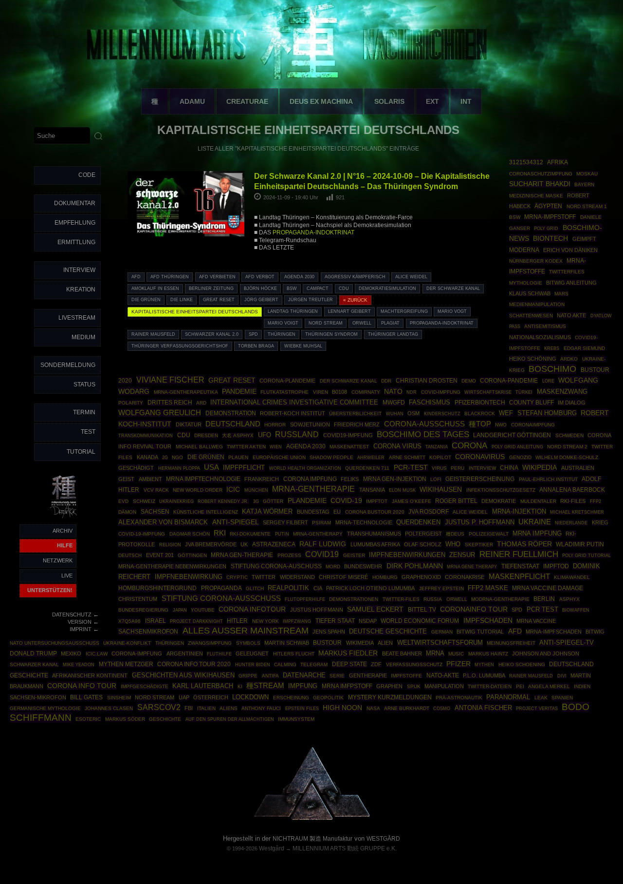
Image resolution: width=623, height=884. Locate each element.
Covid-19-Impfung (141, 534)
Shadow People (331, 457)
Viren (320, 392)
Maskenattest (349, 446)
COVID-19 (346, 500)
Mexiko (71, 653)
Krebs (551, 348)
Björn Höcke (260, 288)
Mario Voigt (283, 323)
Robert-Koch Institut (292, 413)
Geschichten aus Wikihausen (183, 675)
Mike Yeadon (78, 664)
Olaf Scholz (422, 544)
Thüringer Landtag (393, 334)
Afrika (557, 162)
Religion (170, 544)
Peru (457, 468)
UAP (184, 697)
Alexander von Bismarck (163, 522)
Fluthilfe (219, 654)
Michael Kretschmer (577, 512)
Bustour (327, 642)
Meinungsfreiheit (511, 643)
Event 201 (160, 555)
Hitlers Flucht (293, 653)
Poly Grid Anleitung (517, 446)
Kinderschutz (442, 413)
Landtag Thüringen (293, 311)
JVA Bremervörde (211, 544)
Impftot (376, 501)
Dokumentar (74, 203)
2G (165, 457)
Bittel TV (422, 609)
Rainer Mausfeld (153, 334)
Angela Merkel (549, 686)
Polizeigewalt (489, 534)
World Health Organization (305, 468)
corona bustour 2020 (374, 512)
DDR (386, 381)
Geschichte (165, 719)
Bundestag (313, 512)
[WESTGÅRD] (312, 818)
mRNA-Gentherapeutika (186, 392)
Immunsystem (296, 719)
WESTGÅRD (383, 838)
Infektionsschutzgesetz (500, 490)
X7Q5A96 (129, 621)
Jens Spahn (328, 631)
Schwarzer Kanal (34, 664)
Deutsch (130, 555)
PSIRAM (321, 522)
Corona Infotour (252, 609)
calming (285, 664)
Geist (126, 479)
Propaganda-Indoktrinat (442, 323)
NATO (393, 391)
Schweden (569, 435)
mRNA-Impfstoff (550, 217)
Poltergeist (423, 534)
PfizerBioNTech (480, 402)
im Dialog (572, 402)
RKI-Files (573, 501)
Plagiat (390, 323)
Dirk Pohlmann (414, 566)
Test (88, 431)
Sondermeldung (67, 365)
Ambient (150, 479)
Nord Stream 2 (567, 446)
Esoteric (88, 719)
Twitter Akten (246, 446)
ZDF (376, 664)
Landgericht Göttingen (512, 435)
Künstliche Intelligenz (205, 512)
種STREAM (265, 686)
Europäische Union (279, 457)
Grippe (247, 675)
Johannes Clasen (109, 708)
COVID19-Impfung (348, 435)
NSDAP (368, 621)
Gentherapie (368, 675)
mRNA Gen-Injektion (394, 479)
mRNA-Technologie (363, 522)
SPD (253, 334)
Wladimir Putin (580, 544)
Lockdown (250, 697)
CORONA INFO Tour (81, 686)
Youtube (203, 610)
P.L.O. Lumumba (484, 675)
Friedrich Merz (357, 424)
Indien (582, 686)
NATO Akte (571, 315)
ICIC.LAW (97, 653)
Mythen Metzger (126, 664)
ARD (201, 402)
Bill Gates (86, 697)
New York (265, 621)
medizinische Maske (536, 195)
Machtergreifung (404, 311)
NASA (373, 708)
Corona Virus (397, 446)
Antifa (270, 675)
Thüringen (281, 334)
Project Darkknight (196, 621)
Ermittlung (76, 242)
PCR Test (542, 609)
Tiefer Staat (335, 620)
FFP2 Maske (488, 588)
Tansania (372, 490)
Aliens (229, 708)
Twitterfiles (567, 271)
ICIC (233, 489)
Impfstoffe (406, 675)
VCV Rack (156, 490)
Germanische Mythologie (45, 708)
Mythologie (525, 283)
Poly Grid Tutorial (586, 555)
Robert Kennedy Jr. (223, 501)
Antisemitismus (545, 326)
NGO (177, 457)
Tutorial (81, 451)
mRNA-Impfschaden (554, 631)
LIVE (67, 575)
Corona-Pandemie (509, 380)
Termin (84, 412)
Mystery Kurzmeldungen (390, 697)
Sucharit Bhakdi (539, 184)
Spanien (562, 697)
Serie (337, 675)
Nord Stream (326, 323)
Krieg (600, 522)
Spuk (414, 686)
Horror (275, 424)
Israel (155, 620)
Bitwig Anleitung (571, 283)
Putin (282, 534)
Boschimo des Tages (423, 434)
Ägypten (548, 206)
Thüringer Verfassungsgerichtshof (179, 346)
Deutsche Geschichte (388, 631)
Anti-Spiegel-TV (566, 642)
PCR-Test (411, 467)
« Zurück (355, 300)
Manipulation (444, 686)
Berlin (544, 599)
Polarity (130, 402)
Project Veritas (537, 708)
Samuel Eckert (375, 609)
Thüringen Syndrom (331, 334)
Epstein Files (302, 708)
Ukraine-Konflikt (127, 643)
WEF (506, 413)
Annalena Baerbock (572, 489)
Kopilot (440, 457)
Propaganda (221, 588)
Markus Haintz (488, 653)
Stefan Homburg (547, 413)
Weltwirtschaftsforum (440, 642)
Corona (469, 445)
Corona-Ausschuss (424, 424)
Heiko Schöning (532, 359)
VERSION (80, 622)
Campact (318, 288)
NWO (501, 424)
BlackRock (479, 413)
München (256, 490)
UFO (264, 435)
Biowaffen (575, 610)
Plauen (238, 457)
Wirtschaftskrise (488, 392)
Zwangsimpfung (210, 643)
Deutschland (232, 424)
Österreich (210, 697)
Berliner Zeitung (211, 288)
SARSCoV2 (159, 707)
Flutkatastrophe (284, 392)
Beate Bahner (402, 653)
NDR (411, 392)
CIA (317, 588)
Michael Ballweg (199, 446)
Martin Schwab (286, 643)
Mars (561, 293)
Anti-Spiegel (235, 522)
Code (86, 175)
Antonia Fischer (483, 707)
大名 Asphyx (238, 435)
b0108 (339, 392)
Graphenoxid (421, 577)
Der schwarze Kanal (453, 288)
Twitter (263, 577)
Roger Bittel (456, 501)
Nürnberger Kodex (536, 261)
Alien (385, 643)
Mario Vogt (452, 311)
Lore (548, 381)
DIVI (562, 675)
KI (240, 686)
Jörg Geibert (261, 299)
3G (256, 501)
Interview (79, 270)
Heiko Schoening (521, 664)
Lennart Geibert (349, 311)
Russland (297, 434)
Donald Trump (33, 653)
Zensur (462, 554)
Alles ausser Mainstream (246, 630)
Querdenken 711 (367, 468)
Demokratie (498, 501)
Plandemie (307, 500)
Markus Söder (125, 719)
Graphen (389, 686)
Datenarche (304, 675)
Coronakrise (464, 577)
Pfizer (458, 664)
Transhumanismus (374, 534)
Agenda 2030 (299, 276)
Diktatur (189, 424)
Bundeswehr (363, 566)
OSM (413, 413)
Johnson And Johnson (545, 653)
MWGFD (394, 402)
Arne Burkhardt (406, 708)
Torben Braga (256, 346)
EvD (123, 501)
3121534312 (526, 162)
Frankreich (261, 479)
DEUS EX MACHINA (321, 101)
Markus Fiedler (348, 653)
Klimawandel (572, 577)
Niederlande (571, 522)
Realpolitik (288, 588)
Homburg (385, 577)
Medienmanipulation (537, 304)
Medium (83, 337)
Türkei (523, 392)
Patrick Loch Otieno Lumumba (370, 588)
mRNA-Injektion (519, 511)
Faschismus (429, 402)
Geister (354, 555)
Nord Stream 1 (587, 206)
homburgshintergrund (157, 588)
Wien (276, 446)
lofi (435, 479)
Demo (468, 381)
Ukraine (534, 522)
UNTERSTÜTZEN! (50, 590)
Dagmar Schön (189, 534)
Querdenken (418, 522)
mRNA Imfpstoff (347, 686)
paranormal (508, 697)
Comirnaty (365, 392)
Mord (333, 566)
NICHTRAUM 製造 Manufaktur (312, 838)
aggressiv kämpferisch (355, 276)
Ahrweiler (371, 457)
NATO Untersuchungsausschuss (54, 643)
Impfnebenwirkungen (407, 554)
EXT (432, 101)
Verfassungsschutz (414, 664)
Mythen (484, 664)
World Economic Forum (420, 620)
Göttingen (192, 555)
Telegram (314, 664)
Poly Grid (546, 228)
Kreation (80, 289)
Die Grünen (146, 299)
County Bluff (531, 402)
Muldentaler (538, 501)
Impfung (302, 686)
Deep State (349, 664)
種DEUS (455, 534)
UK (244, 544)
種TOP (480, 424)
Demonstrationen (353, 599)
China (509, 467)
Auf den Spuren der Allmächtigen (229, 719)
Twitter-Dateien (490, 686)
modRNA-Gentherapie (500, 599)
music (456, 653)
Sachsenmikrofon (148, 631)
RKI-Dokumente (250, 534)
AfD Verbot (260, 276)
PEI (520, 686)
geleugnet (252, 653)
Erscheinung (291, 697)
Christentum (137, 599)
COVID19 (322, 554)
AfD (136, 276)
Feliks (350, 479)
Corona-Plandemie (287, 381)
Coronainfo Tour (474, 609)
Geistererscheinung (479, 479)
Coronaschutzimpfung (540, 173)
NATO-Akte (442, 675)
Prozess (289, 555)
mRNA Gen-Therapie (242, 555)
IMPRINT (81, 629)
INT (466, 101)
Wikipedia (539, 467)
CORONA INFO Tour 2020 (194, 664)
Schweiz (144, 501)
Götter (273, 501)
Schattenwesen (531, 315)
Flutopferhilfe (305, 599)
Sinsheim (119, 697)
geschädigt (136, 468)
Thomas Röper (524, 544)
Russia (432, 599)
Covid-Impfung (440, 392)
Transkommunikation (145, 435)
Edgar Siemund (584, 348)
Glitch (255, 588)
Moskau (587, 173)
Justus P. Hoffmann (479, 522)
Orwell (361, 323)
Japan (180, 610)
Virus (439, 468)
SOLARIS (389, 101)
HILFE (65, 545)
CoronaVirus (480, 457)
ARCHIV (63, 531)
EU (337, 512)
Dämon (127, 512)
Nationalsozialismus (540, 337)
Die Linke (181, 299)
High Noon (342, 707)
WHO (452, 544)
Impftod (556, 566)
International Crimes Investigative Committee (294, 402)
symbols (248, 643)
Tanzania (436, 446)
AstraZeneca (273, 544)
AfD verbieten (217, 276)
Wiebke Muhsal (303, 346)
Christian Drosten (427, 380)
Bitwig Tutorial (480, 631)
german (442, 631)
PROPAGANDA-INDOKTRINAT (313, 232)
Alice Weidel (411, 276)
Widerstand (297, 577)
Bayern (584, 184)
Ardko (569, 359)
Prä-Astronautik (459, 697)
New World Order (197, 490)
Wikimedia (360, 643)
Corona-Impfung (136, 653)
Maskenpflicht (519, 576)
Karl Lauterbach (202, 686)
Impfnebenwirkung (188, 576)
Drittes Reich (169, 402)
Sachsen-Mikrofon (38, 697)
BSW (292, 288)
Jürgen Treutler (310, 299)
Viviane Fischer (170, 380)
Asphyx (569, 599)
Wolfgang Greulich (159, 413)
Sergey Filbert (285, 522)
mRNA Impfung (537, 533)
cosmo (441, 708)
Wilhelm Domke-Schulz (566, 457)
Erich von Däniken (570, 250)
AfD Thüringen (169, 276)
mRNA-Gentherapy (318, 534)
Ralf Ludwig (322, 544)
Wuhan (394, 413)
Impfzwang (297, 621)
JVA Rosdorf (428, 511)
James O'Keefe (411, 501)
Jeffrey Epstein (441, 588)
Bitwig (595, 631)
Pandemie (239, 391)
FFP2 (595, 501)
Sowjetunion (310, 424)
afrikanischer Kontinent (90, 675)
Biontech (550, 238)
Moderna (524, 250)
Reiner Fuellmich (518, 554)
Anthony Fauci (261, 708)
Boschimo (552, 369)
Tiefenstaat (520, 566)
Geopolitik (328, 697)
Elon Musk (402, 490)
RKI (220, 533)
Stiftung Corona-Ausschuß (221, 598)
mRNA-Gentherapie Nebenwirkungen (172, 566)
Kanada (147, 457)
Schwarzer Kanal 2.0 (211, 334)
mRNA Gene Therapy (472, 566)
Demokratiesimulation (387, 288)
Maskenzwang (562, 391)
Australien (577, 468)
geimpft (584, 239)
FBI (188, 708)
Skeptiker (479, 544)
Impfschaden (488, 620)
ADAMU (192, 101)
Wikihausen (441, 489)
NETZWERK (58, 560)
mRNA (435, 653)
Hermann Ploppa (179, 468)
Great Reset (219, 299)
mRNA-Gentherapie (313, 489)
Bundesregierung (143, 610)
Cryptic (237, 577)
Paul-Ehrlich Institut (548, 479)
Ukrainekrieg (176, 501)
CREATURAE (247, 101)
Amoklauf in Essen (155, 288)
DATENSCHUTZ (72, 614)
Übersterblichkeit (355, 413)
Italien (206, 708)
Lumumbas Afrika (375, 544)
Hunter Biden (252, 664)
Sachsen (155, 511)
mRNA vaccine (536, 621)
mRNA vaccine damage (547, 588)
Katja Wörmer (267, 511)
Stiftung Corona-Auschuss (276, 566)
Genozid (520, 457)
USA (211, 467)
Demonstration (230, 413)
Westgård (271, 848)
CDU (344, 288)
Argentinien (184, 653)
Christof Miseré (343, 577)
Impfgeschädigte (144, 686)
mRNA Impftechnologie (203, 479)
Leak (541, 697)
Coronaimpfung (533, 424)
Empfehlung (75, 222)
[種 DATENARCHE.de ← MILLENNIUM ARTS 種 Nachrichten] (64, 518)
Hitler (237, 620)
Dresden (206, 435)
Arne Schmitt (407, 457)
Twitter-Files (401, 599)
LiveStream (76, 317)
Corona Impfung (310, 479)
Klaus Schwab (529, 293)
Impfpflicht (244, 467)
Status (84, 384)
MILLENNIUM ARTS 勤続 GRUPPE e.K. (345, 848)
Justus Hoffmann (316, 610)
